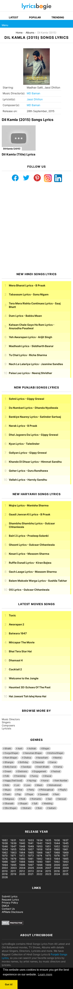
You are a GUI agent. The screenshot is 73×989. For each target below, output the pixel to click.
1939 (13, 843)
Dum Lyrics (25, 315)
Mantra (57, 758)
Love (28, 785)
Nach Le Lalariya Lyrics (36, 364)
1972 (22, 855)
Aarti (20, 748)
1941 (30, 843)
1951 (48, 846)
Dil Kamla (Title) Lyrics (18, 154)
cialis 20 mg (7, 820)
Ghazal (47, 776)
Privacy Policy (10, 902)
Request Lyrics (10, 899)
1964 (22, 852)
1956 (22, 849)
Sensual (62, 799)
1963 (13, 852)
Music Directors (11, 719)
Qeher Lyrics (28, 470)
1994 (5, 864)
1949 (31, 846)
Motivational (55, 785)
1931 (13, 840)
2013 (31, 870)
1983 (48, 858)
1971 (13, 855)
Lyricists (6, 728)
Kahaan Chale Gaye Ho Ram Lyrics (31, 326)
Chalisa (27, 758)
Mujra (7, 790)
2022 (39, 873)
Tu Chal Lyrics (28, 355)
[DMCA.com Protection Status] (12, 924)
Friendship (20, 776)
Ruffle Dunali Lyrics (30, 562)
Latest (13, 17)
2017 (65, 870)
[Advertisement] (36, 227)
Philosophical (46, 790)
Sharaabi (9, 803)
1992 (57, 861)
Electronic (22, 771)
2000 (57, 864)
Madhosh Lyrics (31, 346)
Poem (7, 794)
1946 (5, 846)
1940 (22, 843)
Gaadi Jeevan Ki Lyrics (29, 514)
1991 (48, 861)
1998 (39, 864)
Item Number (61, 780)
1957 (31, 849)
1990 (39, 861)
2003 (13, 867)
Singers (6, 722)
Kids (7, 785)
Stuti (39, 808)
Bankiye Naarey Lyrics (35, 416)
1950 (39, 846)
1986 (5, 861)
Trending (57, 17)
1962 (5, 852)
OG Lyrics (29, 589)
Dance (53, 762)
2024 (57, 873)
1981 (30, 858)
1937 (65, 840)
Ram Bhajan (11, 758)
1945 (66, 843)
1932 (22, 840)
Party (31, 790)
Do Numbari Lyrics (33, 407)
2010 (5, 870)
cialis (17, 820)
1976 (57, 855)
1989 (31, 861)
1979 (13, 858)
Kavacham (43, 758)
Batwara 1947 (18, 633)
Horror (46, 780)
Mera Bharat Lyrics (27, 285)
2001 (65, 864)
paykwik (50, 820)
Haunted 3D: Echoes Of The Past (29, 687)
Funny (35, 776)
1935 (48, 840)
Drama (58, 767)
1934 (39, 840)
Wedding (48, 803)
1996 (22, 864)
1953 (66, 846)
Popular (35, 17)
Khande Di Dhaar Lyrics (35, 461)
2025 (66, 873)
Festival (56, 771)
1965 (31, 852)
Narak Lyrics (23, 425)
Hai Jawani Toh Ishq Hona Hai (27, 696)
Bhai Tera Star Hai (20, 651)
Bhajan (45, 748)
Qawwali (44, 794)
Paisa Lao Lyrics (30, 373)
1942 (39, 843)
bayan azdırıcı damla (33, 820)
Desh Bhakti (43, 767)
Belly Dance (10, 767)
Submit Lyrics (9, 896)
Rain (57, 794)
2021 (30, 873)
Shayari (23, 803)
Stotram (27, 808)
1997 (31, 864)
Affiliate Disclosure (12, 911)
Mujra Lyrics (29, 505)
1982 (39, 858)
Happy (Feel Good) (13, 780)
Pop (19, 794)
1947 (13, 846)
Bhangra (9, 762)
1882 (5, 840)
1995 (13, 864)
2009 (66, 867)
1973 (31, 855)
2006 (39, 867)
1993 (66, 861)
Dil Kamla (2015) (11, 148)
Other (19, 790)
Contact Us (8, 908)
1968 (57, 852)
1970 (5, 855)
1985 (66, 858)
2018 (5, 873)
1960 (57, 849)
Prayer (30, 794)
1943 (48, 843)
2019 (13, 873)
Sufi (35, 803)
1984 (57, 858)
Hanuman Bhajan (33, 753)
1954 (5, 849)
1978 (5, 858)
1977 (65, 855)
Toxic (12, 615)
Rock (23, 799)
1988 (22, 861)
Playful (63, 790)
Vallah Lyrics (28, 479)
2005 (31, 867)
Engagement (40, 771)
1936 (57, 840)
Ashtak (32, 748)
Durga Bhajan (11, 753)
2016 (57, 870)
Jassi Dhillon (35, 99)
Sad (50, 799)
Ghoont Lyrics (32, 544)
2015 (48, 870)
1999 (48, 864)
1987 (13, 861)
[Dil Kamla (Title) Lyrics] (19, 138)
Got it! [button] (9, 984)
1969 (66, 852)
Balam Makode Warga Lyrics (38, 580)
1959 (48, 849)
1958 (39, 849)
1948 (22, 846)
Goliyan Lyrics (28, 452)
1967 (48, 852)
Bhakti (8, 748)
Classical (39, 762)
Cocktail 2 (15, 669)
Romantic (36, 799)
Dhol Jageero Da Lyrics (33, 434)
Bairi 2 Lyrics (29, 535)
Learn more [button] (45, 974)
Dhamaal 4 (16, 660)
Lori (17, 785)
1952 (57, 846)
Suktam (52, 808)
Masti (39, 785)
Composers (8, 725)
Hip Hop (32, 780)
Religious (9, 799)
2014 (39, 870)
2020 (22, 873)
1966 (39, 852)
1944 (57, 843)
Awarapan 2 (16, 624)
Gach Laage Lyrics (33, 571)
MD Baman (33, 93)
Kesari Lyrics (29, 553)
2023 (48, 873)
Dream (8, 771)
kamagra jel (63, 820)
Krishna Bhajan (55, 753)
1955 (13, 849)
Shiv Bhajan (10, 808)
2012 (22, 870)
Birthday (24, 762)
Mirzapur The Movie (22, 642)
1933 (31, 840)
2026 (5, 877)
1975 (48, 855)
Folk (7, 776)
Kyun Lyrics (24, 443)
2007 (48, 867)
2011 (13, 870)
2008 (57, 867)
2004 (22, 867)
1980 (22, 858)
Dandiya (27, 767)
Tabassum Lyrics (29, 294)
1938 (5, 843)
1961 (65, 849)
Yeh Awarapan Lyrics (30, 337)
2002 (5, 867)
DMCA (5, 905)
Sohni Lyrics (26, 398)
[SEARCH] (69, 23)
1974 (39, 855)
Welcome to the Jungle (23, 678)
